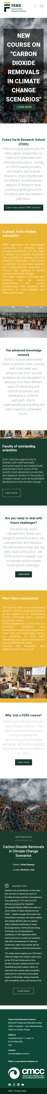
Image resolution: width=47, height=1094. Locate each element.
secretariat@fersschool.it (19, 1053)
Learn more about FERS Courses (23, 207)
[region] (23, 70)
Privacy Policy (20, 1091)
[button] (21, 120)
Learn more (11, 493)
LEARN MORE (23, 991)
